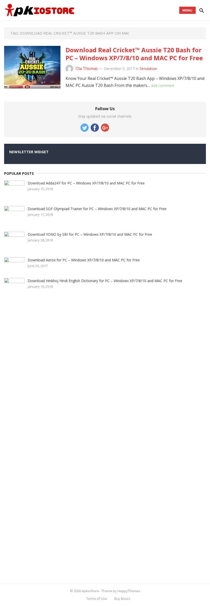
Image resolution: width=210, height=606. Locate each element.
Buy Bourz (122, 598)
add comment (162, 85)
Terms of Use (96, 598)
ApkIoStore (90, 591)
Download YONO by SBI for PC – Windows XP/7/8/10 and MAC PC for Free (90, 234)
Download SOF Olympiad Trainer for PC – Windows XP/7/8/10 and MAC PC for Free (97, 208)
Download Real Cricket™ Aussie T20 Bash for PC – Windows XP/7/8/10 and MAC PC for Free (134, 54)
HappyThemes (129, 591)
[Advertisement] (42, 439)
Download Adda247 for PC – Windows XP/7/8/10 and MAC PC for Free (86, 183)
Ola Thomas (87, 68)
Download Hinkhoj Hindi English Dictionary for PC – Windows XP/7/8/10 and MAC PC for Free (105, 280)
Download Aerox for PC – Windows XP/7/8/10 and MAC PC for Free (84, 260)
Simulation (148, 68)
